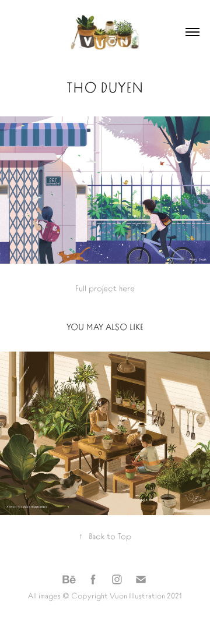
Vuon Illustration (137, 595)
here (127, 287)
